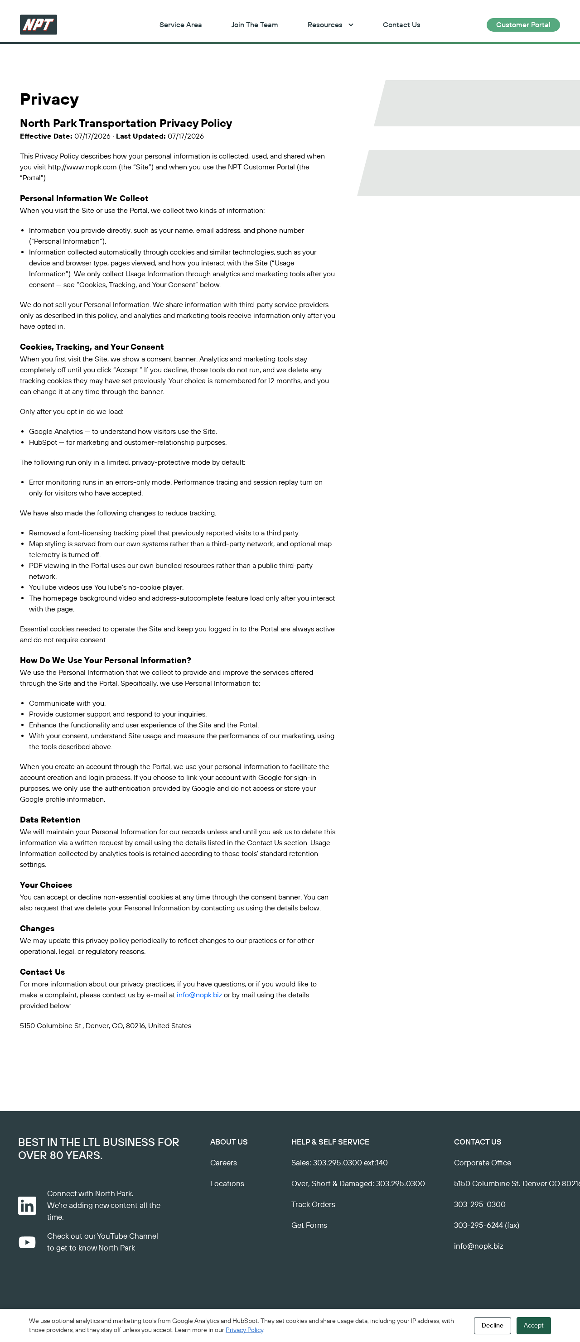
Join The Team (255, 24)
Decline (492, 1326)
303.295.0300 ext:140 (350, 1163)
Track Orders (313, 1205)
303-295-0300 (480, 1205)
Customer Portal (523, 24)
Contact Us (401, 24)
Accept (534, 1326)
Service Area (181, 24)
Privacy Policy (244, 1330)
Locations (227, 1184)
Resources (325, 24)
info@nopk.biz (199, 995)
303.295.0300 (400, 1184)
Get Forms (309, 1226)
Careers (223, 1163)
